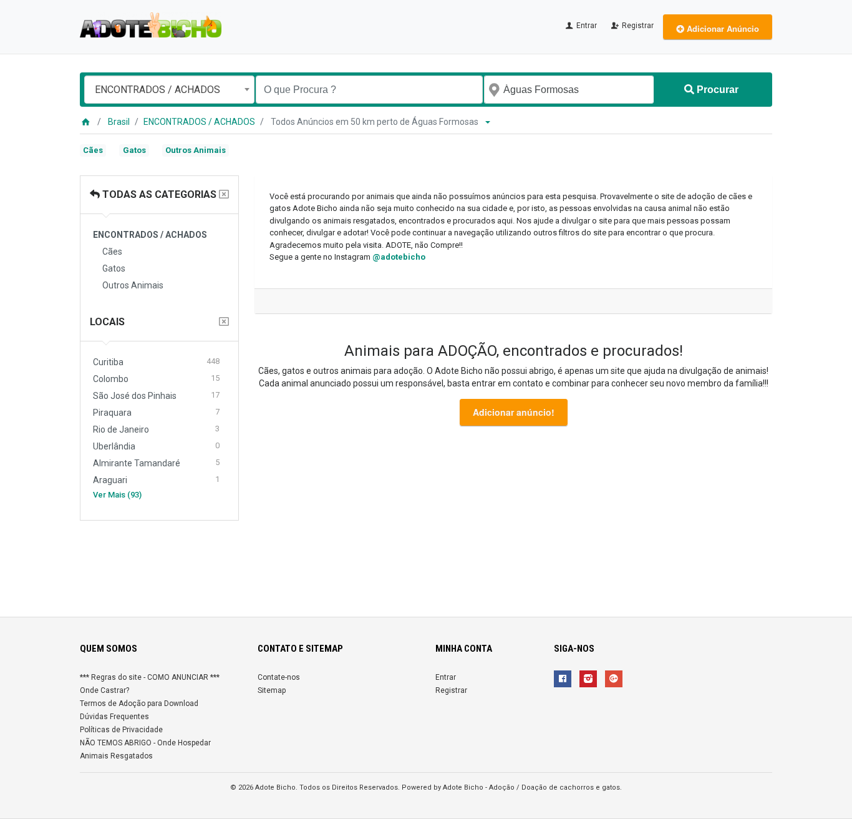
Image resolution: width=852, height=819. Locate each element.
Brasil (119, 122)
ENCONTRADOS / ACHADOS (199, 122)
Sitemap (272, 690)
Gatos (134, 150)
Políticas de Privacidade (121, 729)
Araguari (156, 479)
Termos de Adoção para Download (139, 703)
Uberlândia (156, 446)
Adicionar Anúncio (721, 28)
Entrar (585, 25)
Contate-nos (279, 677)
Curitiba (156, 361)
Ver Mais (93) (117, 494)
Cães (93, 150)
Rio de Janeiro (156, 429)
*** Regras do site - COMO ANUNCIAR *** (150, 677)
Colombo (156, 378)
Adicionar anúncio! (513, 412)
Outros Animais (195, 150)
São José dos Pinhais (156, 395)
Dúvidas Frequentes (114, 716)
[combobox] (169, 90)
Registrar (637, 25)
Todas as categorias (158, 194)
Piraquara (156, 412)
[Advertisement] (426, 564)
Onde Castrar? (104, 690)
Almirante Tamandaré (156, 463)
